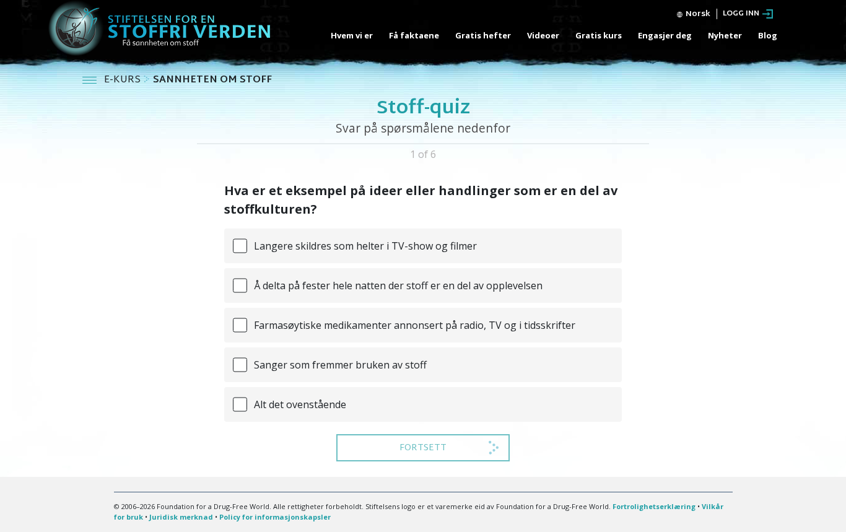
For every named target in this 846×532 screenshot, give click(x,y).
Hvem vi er (352, 35)
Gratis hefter (483, 35)
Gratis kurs (598, 35)
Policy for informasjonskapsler (275, 516)
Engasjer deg (665, 35)
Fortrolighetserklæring (654, 506)
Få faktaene (414, 35)
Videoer (543, 35)
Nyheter (725, 35)
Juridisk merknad (181, 516)
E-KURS (123, 80)
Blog (767, 35)
